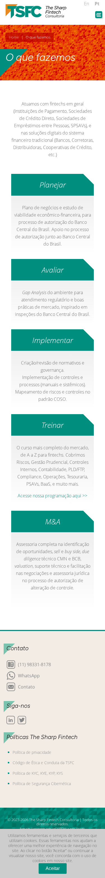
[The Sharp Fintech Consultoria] (36, 11)
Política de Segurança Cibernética (42, 783)
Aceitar (53, 868)
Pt (97, 3)
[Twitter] (22, 720)
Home (14, 37)
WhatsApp (29, 675)
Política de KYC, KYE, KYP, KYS (38, 773)
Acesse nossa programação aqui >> (52, 496)
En (86, 3)
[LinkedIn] (10, 720)
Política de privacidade (32, 752)
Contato (26, 686)
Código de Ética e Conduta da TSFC (43, 762)
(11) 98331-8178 (34, 664)
